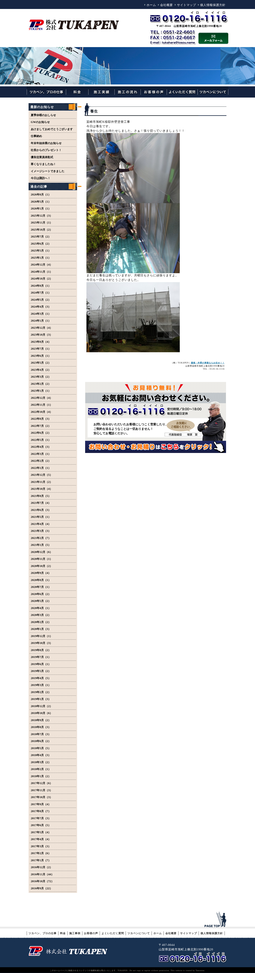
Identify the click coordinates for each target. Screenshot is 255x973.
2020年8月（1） (41, 580)
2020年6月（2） (41, 594)
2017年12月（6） (41, 783)
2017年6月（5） (41, 825)
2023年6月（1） (41, 355)
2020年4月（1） (41, 608)
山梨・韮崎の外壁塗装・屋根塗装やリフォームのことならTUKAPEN (68, 951)
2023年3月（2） (41, 376)
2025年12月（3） (41, 215)
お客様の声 (91, 933)
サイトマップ (186, 5)
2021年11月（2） (41, 481)
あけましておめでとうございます (52, 129)
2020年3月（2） (41, 614)
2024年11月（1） (41, 271)
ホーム (151, 5)
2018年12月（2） (41, 706)
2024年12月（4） (41, 264)
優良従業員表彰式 (42, 157)
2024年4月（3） (41, 306)
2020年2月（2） (41, 622)
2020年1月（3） (41, 628)
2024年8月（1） (41, 285)
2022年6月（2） (41, 432)
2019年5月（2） (41, 671)
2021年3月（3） (41, 530)
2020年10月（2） (41, 566)
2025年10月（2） (41, 229)
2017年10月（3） (41, 797)
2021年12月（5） (41, 474)
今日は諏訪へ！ (40, 178)
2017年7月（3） (41, 818)
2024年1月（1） (41, 320)
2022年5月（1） (41, 439)
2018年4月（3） (41, 755)
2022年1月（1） (41, 467)
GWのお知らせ (40, 122)
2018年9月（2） (41, 720)
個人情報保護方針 (213, 5)
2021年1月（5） (41, 544)
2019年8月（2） (41, 650)
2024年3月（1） (41, 313)
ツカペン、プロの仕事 (43, 933)
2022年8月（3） (41, 418)
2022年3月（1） (41, 453)
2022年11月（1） (41, 404)
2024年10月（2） (41, 278)
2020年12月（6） (41, 552)
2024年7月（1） (41, 292)
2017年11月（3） (41, 790)
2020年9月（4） (41, 572)
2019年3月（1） (41, 685)
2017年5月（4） (41, 832)
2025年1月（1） (41, 257)
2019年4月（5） (41, 678)
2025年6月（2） (41, 243)
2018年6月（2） (41, 741)
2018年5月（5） (41, 748)
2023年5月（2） (41, 362)
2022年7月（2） (41, 425)
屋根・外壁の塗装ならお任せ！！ (208, 363)
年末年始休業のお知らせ (46, 143)
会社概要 (166, 5)
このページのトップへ (216, 920)
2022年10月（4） (41, 411)
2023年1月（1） (41, 390)
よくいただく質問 (113, 933)
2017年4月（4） (41, 839)
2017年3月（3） (41, 846)
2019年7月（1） (41, 657)
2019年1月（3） (41, 699)
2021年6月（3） (41, 509)
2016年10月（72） (42, 881)
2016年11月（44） (42, 874)
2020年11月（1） (41, 558)
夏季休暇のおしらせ (43, 115)
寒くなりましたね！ (43, 164)
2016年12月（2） (41, 867)
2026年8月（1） (41, 194)
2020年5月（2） (41, 600)
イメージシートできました (47, 171)
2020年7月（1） (41, 586)
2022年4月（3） (41, 446)
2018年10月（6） (41, 713)
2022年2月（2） (41, 460)
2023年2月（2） (41, 383)
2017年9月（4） (41, 804)
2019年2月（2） (41, 692)
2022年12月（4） (41, 397)
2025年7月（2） (41, 236)
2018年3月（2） (41, 762)
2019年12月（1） (41, 636)
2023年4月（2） (41, 369)
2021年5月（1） (41, 516)
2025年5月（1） (41, 250)
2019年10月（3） (41, 643)
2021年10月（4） (41, 488)
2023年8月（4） (41, 341)
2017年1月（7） (41, 860)
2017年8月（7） (41, 811)
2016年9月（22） (41, 888)
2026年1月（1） (41, 208)
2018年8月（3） (41, 727)
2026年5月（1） (41, 201)
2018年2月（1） (41, 769)
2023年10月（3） (41, 334)
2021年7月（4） (41, 502)
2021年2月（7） (41, 537)
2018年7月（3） (41, 734)
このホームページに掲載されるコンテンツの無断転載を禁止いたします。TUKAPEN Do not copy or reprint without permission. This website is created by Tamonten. (127, 970)
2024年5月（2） (41, 299)
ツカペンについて (139, 933)
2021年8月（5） (41, 495)
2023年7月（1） (41, 348)
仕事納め (36, 136)
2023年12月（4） (41, 327)
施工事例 (74, 933)
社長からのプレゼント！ (46, 150)
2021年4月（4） (41, 523)
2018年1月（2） (41, 776)
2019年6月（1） (41, 664)
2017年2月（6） (41, 853)
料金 (63, 933)
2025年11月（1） (41, 222)
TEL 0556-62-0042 (193, 957)
